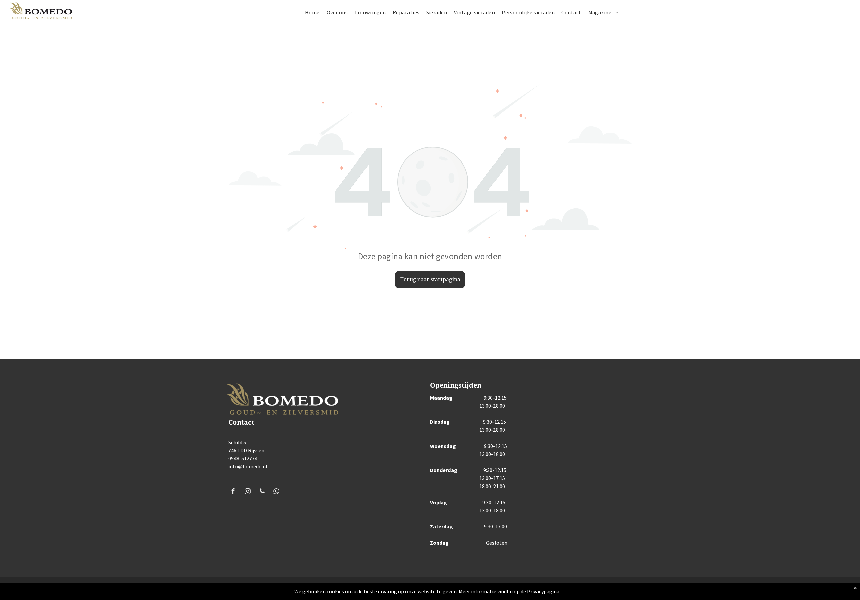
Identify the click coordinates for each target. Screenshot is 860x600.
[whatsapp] (276, 492)
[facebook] (233, 492)
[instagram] (247, 492)
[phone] (262, 492)
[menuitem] (316, 12)
